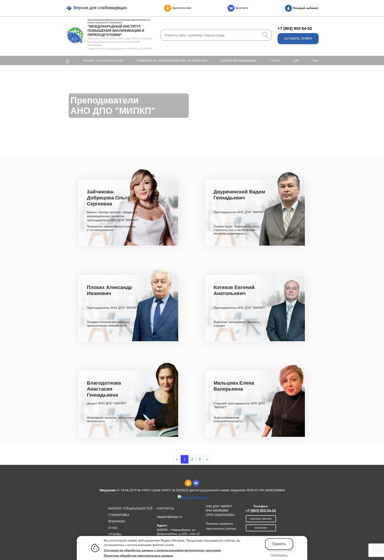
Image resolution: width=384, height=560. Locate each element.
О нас (113, 528)
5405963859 (220, 510)
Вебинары (116, 521)
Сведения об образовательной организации (172, 60)
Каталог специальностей (103, 60)
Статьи (274, 60)
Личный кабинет (305, 8)
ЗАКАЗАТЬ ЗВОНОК (261, 519)
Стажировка (118, 515)
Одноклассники (181, 8)
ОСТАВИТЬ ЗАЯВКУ (298, 38)
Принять (279, 544)
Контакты (165, 508)
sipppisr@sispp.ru (169, 516)
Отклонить (279, 555)
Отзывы (115, 534)
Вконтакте (241, 8)
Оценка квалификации (238, 60)
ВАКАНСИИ (261, 528)
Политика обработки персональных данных (138, 555)
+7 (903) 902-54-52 (295, 28)
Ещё (315, 60)
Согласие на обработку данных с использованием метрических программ (162, 550)
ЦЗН (296, 60)
